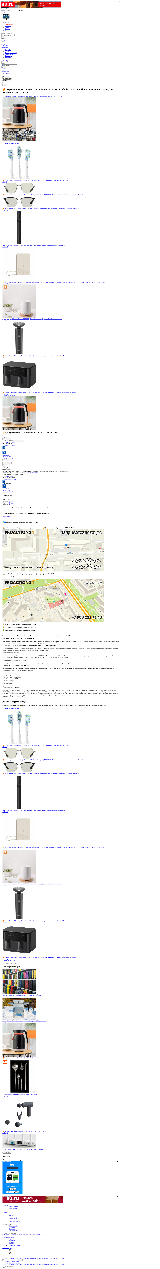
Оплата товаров (7, 1248)
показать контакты (18, 440)
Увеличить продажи (14, 1217)
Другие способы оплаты (13, 1245)
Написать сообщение (8, 442)
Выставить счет (13, 1230)
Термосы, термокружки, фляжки (43, 96)
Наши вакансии (13, 1206)
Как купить (12, 1214)
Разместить (5, 45)
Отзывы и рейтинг (14, 1221)
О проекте (5, 1205)
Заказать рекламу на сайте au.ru (11, 1194)
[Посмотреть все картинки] (36, 140)
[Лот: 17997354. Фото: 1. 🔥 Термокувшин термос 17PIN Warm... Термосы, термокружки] (19, 130)
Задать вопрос (7, 459)
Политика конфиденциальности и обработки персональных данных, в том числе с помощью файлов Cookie (33, 1258)
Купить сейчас (6, 439)
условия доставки (33, 472)
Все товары (12, 479)
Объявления (12, 1227)
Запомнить (6, 65)
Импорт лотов (13, 1218)
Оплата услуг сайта (8, 1237)
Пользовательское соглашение (11, 1256)
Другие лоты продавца (10, 143)
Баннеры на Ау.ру (14, 1226)
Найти (3, 36)
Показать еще (6, 1152)
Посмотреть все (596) (8, 395)
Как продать (12, 1215)
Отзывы (4, 458)
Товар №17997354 (58, 96)
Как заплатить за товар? (16, 1220)
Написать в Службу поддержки (11, 1261)
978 (10, 456)
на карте (25, 472)
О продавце (5, 479)
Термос (11, 503)
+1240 (8, 458)
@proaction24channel (8, 516)
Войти (3, 68)
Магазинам (12, 1229)
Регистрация (5, 71)
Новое (11, 499)
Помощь (4, 1212)
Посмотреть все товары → (10, 445)
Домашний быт (15, 96)
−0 (12, 458)
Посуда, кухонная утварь (27, 96)
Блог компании (13, 1208)
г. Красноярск (6, 96)
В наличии (12, 501)
